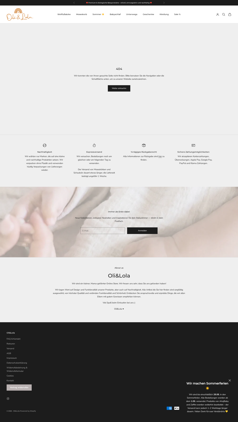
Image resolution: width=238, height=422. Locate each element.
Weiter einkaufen (119, 88)
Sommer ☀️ (98, 14)
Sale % (177, 14)
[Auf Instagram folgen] (8, 398)
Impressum (12, 358)
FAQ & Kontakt (13, 338)
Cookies (10, 375)
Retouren (11, 343)
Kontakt (10, 380)
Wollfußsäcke (64, 14)
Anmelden (142, 230)
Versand (10, 348)
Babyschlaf (115, 14)
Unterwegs (131, 14)
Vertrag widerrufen (19, 387)
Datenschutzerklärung (17, 362)
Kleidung (164, 14)
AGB (9, 353)
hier (160, 156)
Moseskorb (81, 14)
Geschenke (148, 14)
